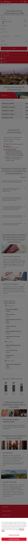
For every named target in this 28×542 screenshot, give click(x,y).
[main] (14, 530)
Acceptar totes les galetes (14, 539)
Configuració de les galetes (14, 535)
